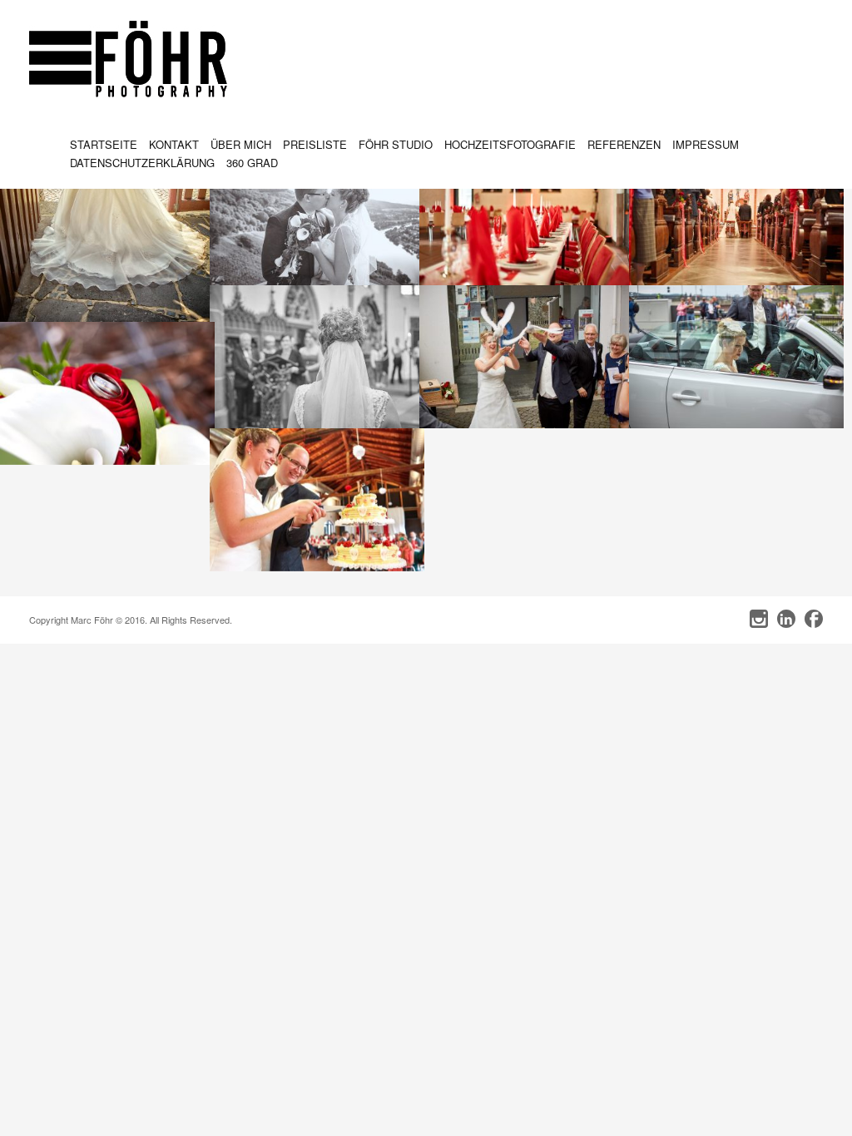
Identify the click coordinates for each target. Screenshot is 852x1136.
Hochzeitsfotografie (510, 144)
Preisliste (315, 144)
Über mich (241, 144)
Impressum (705, 144)
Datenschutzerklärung (142, 162)
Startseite (103, 144)
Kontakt (174, 144)
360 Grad (252, 162)
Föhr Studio (396, 144)
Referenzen (624, 144)
